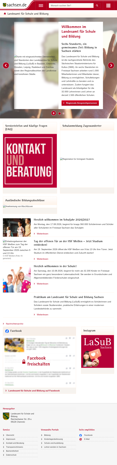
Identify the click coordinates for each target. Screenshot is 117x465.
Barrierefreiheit (12, 451)
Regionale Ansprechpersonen (81, 103)
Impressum (10, 439)
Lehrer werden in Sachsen (55, 447)
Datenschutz (11, 455)
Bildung (47, 435)
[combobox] (71, 5)
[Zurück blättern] (6, 65)
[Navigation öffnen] (41, 5)
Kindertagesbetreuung (53, 439)
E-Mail (87, 439)
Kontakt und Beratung (15, 443)
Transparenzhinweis (14, 447)
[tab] (39, 409)
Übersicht (10, 435)
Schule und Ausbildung (53, 443)
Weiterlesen (42, 233)
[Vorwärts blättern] (111, 65)
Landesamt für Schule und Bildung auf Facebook (34, 390)
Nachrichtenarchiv (14, 323)
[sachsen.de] (15, 5)
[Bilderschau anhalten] (53, 113)
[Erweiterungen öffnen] (108, 5)
